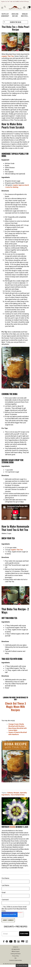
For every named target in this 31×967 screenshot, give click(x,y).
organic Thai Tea (8, 56)
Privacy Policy (15, 956)
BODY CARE (15, 16)
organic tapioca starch (21, 185)
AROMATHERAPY (5, 16)
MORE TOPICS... (24, 16)
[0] (28, 8)
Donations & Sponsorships (15, 960)
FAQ (15, 958)
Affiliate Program (15, 951)
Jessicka (12, 827)
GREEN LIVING (15, 14)
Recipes (16, 793)
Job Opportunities (15, 949)
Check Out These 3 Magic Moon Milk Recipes (15, 707)
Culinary (10, 793)
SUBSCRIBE (24, 933)
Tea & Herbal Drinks (18, 795)
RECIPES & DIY (5, 14)
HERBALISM (24, 14)
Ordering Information (15, 953)
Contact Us (15, 947)
